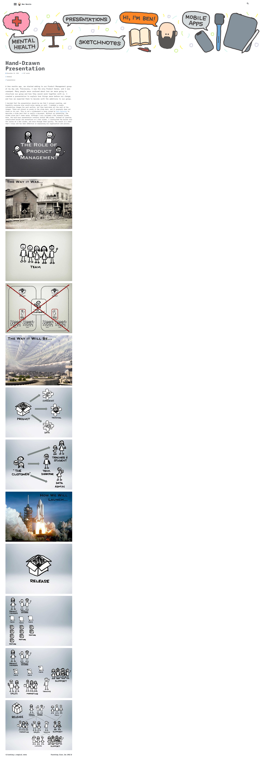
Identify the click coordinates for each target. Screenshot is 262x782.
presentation (11, 80)
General (9, 76)
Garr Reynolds (61, 111)
